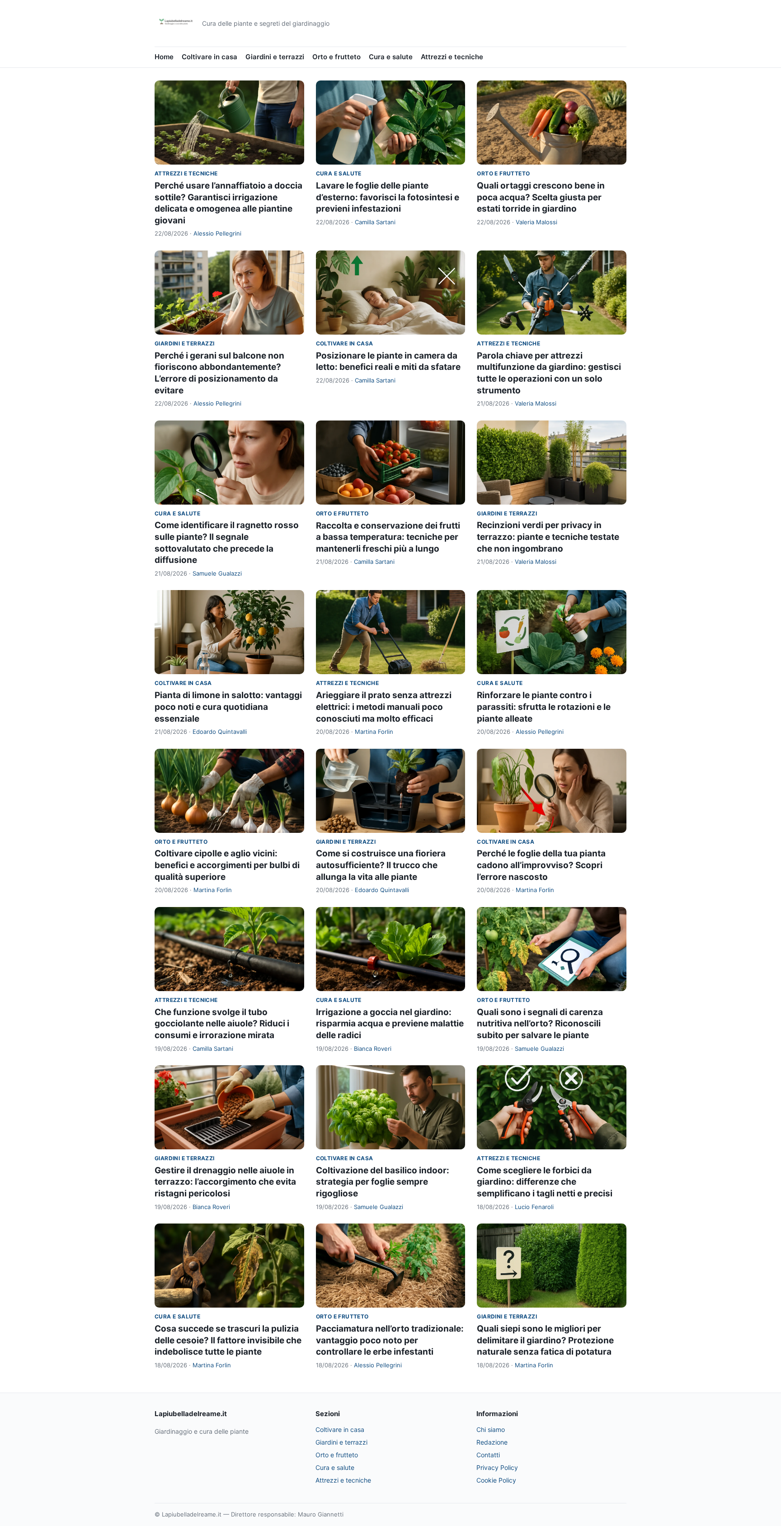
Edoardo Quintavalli (220, 731)
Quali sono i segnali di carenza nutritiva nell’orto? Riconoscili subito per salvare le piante (540, 1023)
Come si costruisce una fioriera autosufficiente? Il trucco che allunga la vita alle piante (381, 865)
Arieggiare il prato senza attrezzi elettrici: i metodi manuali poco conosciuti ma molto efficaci (384, 706)
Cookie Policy (496, 1480)
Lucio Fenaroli (534, 1206)
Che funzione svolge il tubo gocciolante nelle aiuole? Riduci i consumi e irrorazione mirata (222, 1023)
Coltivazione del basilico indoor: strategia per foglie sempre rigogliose (382, 1182)
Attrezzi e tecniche (452, 56)
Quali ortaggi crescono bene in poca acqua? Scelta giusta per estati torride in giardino (541, 197)
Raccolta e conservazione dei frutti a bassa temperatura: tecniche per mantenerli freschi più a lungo (388, 537)
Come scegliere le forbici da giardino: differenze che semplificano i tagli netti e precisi (544, 1182)
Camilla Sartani (375, 222)
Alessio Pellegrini (217, 233)
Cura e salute (391, 56)
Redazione (492, 1442)
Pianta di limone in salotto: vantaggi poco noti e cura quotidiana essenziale (228, 706)
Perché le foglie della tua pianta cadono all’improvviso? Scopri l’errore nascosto (541, 865)
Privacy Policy (497, 1467)
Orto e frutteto (336, 56)
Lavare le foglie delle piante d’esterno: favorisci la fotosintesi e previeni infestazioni (387, 197)
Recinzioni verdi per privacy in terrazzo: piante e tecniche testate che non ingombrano (548, 536)
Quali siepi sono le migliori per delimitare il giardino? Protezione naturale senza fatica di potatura (545, 1340)
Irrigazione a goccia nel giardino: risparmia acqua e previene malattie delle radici (390, 1023)
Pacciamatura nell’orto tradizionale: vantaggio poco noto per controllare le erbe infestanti (390, 1340)
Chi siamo (490, 1429)
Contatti (488, 1455)
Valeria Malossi (536, 222)
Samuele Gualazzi (217, 573)
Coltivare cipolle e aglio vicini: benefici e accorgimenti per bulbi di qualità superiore (227, 865)
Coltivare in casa (209, 56)
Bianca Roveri (372, 1048)
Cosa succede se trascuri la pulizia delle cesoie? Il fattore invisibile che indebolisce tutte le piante (228, 1340)
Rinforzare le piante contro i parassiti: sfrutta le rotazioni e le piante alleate (544, 706)
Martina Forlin (374, 731)
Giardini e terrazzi (274, 56)
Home (164, 56)
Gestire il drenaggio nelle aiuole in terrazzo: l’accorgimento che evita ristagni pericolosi (225, 1182)
